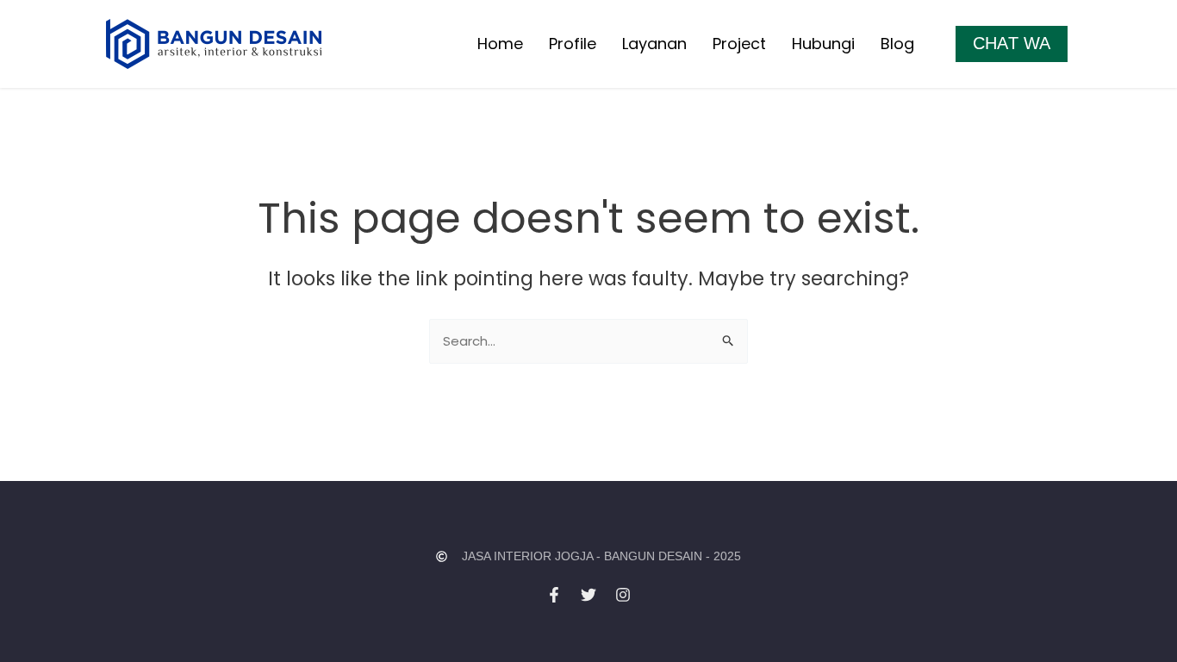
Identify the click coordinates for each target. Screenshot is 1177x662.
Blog (897, 43)
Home (500, 43)
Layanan (654, 43)
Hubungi (823, 43)
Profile (572, 43)
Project (739, 43)
